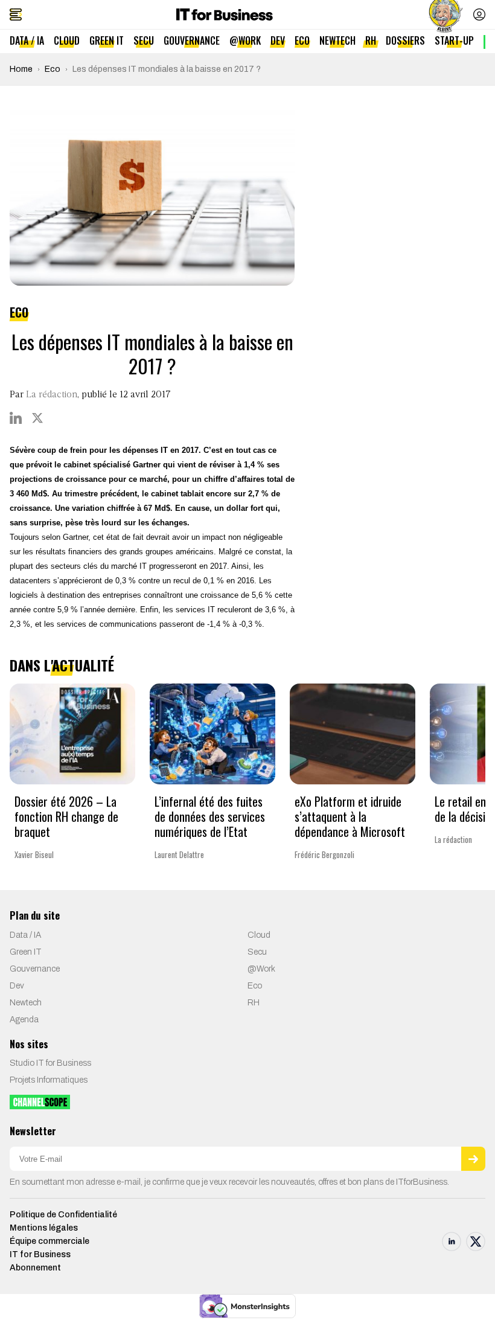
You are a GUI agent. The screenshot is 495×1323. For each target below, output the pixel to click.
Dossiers (405, 40)
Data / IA (27, 40)
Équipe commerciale (49, 1241)
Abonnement (35, 1267)
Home (21, 69)
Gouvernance (192, 40)
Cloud (67, 40)
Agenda (24, 1019)
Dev (277, 40)
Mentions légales (44, 1227)
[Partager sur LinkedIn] (16, 418)
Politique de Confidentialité (63, 1214)
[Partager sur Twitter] (37, 418)
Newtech (337, 40)
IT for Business (40, 1254)
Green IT (106, 40)
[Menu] (16, 14)
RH (370, 40)
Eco (302, 40)
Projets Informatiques (49, 1079)
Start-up (454, 40)
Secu (143, 40)
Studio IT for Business (50, 1063)
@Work (245, 40)
